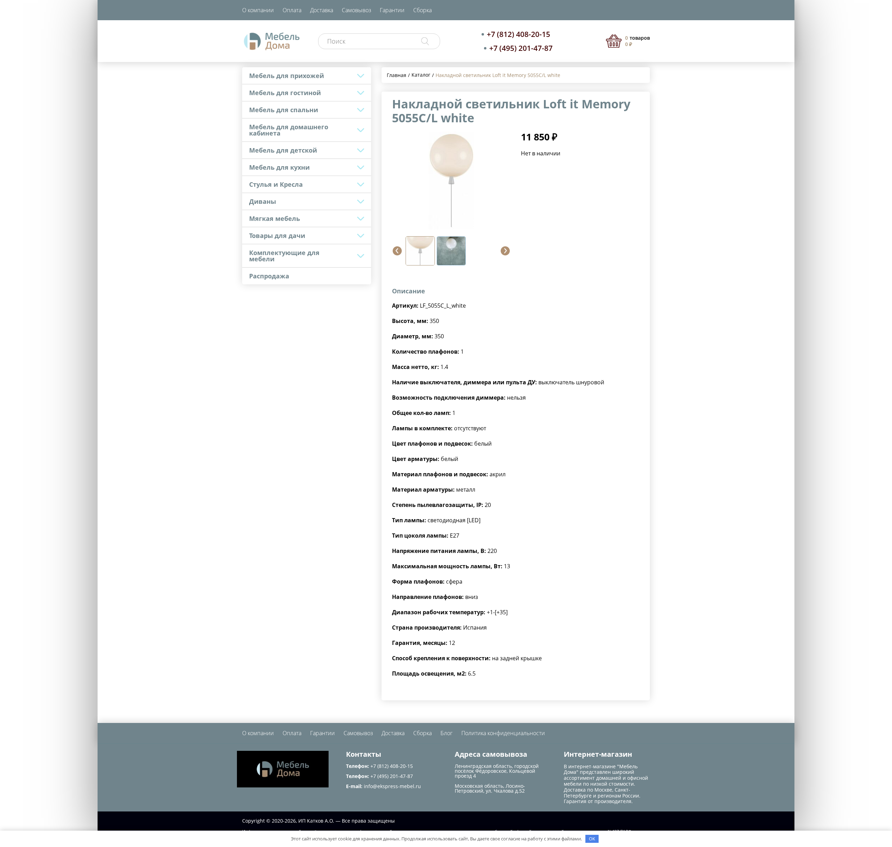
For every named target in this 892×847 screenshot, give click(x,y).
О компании (258, 10)
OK (592, 839)
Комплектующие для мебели (284, 255)
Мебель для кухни (279, 167)
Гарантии (392, 10)
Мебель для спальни (283, 110)
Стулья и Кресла (276, 184)
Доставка (321, 10)
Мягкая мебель (274, 218)
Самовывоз (356, 10)
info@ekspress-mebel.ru (392, 786)
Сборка (422, 10)
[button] (397, 251)
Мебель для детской (283, 150)
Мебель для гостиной (285, 92)
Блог (446, 733)
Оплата (292, 10)
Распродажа (269, 276)
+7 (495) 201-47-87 (521, 48)
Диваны (262, 201)
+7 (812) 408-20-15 (518, 34)
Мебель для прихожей (286, 75)
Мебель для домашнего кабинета (288, 130)
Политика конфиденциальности (503, 733)
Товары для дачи (277, 235)
